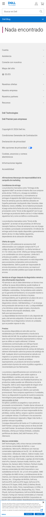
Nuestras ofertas (9, 84)
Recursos (6, 103)
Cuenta (5, 50)
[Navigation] (4, 3)
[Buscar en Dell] (41, 11)
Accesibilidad (8, 169)
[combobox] (23, 11)
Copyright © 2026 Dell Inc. (14, 129)
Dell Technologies (10, 113)
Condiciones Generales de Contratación (19, 135)
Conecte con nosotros (12, 62)
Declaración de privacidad (13, 141)
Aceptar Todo (39, 514)
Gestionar (4, 514)
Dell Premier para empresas (14, 119)
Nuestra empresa (9, 90)
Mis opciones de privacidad (14, 148)
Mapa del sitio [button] (8, 68)
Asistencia (6, 56)
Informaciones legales (12, 163)
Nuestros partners (10, 96)
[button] (36, 3)
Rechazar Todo (29, 514)
